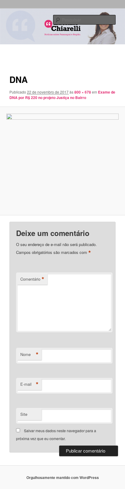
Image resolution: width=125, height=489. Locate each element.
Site (23, 414)
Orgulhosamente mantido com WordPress (62, 477)
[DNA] (62, 161)
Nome (29, 354)
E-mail (29, 384)
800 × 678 (82, 92)
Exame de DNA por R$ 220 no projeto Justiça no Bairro (62, 94)
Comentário (32, 279)
